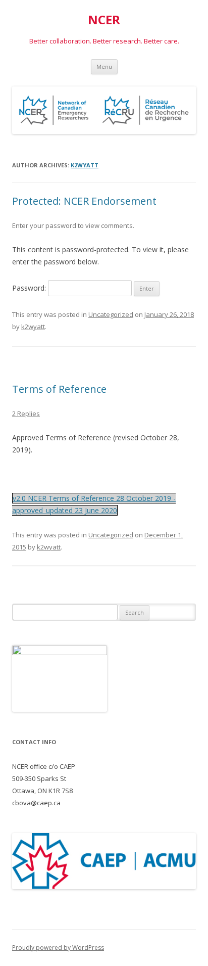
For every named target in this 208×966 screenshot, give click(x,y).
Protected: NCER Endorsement (84, 201)
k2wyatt (84, 165)
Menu (104, 66)
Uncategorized (110, 314)
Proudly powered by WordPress (58, 947)
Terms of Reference (59, 389)
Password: (30, 288)
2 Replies (26, 413)
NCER (104, 20)
